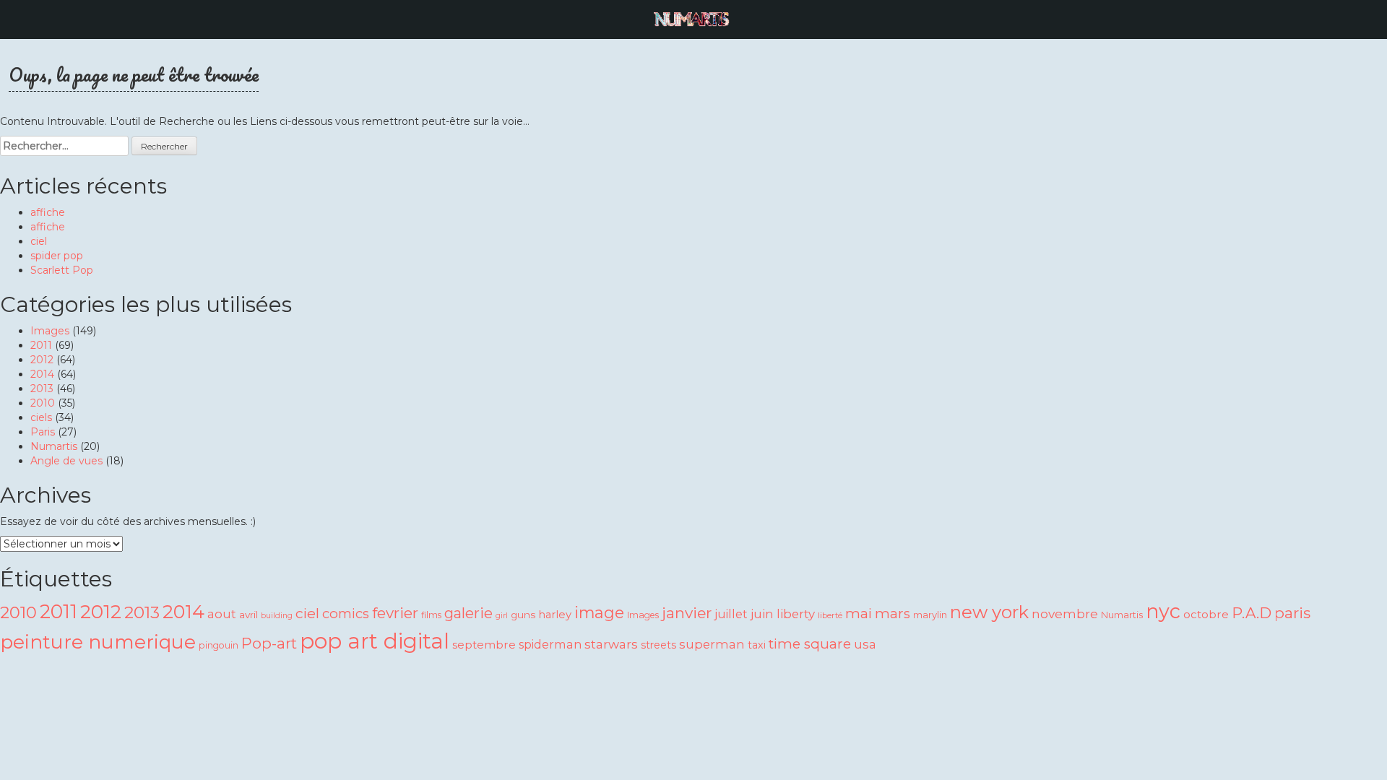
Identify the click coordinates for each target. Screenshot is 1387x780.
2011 (41, 345)
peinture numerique (98, 642)
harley (554, 614)
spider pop (56, 255)
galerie (468, 613)
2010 (42, 403)
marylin (930, 614)
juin (762, 614)
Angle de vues (66, 460)
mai (858, 613)
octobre (1206, 614)
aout (221, 614)
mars (892, 613)
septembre (484, 644)
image (599, 612)
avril (248, 614)
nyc (1163, 611)
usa (865, 644)
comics (345, 613)
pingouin (218, 645)
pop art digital (374, 641)
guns (523, 614)
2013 (41, 388)
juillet (731, 614)
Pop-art (269, 643)
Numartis (53, 446)
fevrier (395, 613)
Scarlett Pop (61, 270)
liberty (796, 614)
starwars (611, 643)
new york (989, 612)
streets (658, 644)
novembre (1065, 613)
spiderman (550, 644)
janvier (687, 613)
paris (1292, 613)
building (277, 615)
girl (502, 615)
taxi (757, 644)
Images (49, 330)
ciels (41, 417)
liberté (830, 615)
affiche (47, 212)
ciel (38, 241)
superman (712, 644)
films (431, 615)
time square (810, 644)
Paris (42, 431)
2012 (41, 359)
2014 (42, 374)
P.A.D (1251, 613)
